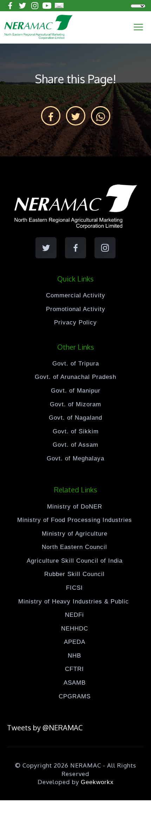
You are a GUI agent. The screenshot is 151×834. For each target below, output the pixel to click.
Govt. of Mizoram (75, 404)
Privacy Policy (75, 322)
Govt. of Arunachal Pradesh (75, 377)
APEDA (74, 642)
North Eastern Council (74, 547)
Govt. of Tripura (75, 363)
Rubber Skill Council (74, 574)
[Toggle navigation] (138, 27)
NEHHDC (74, 628)
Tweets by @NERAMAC (45, 727)
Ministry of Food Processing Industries (74, 520)
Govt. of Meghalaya (75, 458)
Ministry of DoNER (74, 506)
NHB (74, 655)
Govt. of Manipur (75, 390)
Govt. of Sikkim (76, 431)
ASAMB (75, 682)
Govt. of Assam (75, 444)
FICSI (74, 587)
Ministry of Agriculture (74, 533)
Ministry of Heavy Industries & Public (74, 601)
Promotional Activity (75, 309)
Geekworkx (97, 782)
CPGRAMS (75, 696)
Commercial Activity (75, 295)
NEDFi (74, 615)
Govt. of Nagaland (75, 417)
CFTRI (74, 669)
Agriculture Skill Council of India (75, 560)
